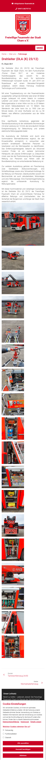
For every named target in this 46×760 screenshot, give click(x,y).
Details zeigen (35, 722)
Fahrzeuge (22, 54)
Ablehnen (23, 755)
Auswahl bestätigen (23, 749)
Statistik (8, 738)
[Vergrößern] (23, 224)
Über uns (12, 54)
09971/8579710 (24, 9)
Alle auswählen (23, 743)
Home (4, 54)
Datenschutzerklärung (11, 722)
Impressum (25, 722)
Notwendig (9, 730)
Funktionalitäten (11, 734)
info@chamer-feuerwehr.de (24, 4)
